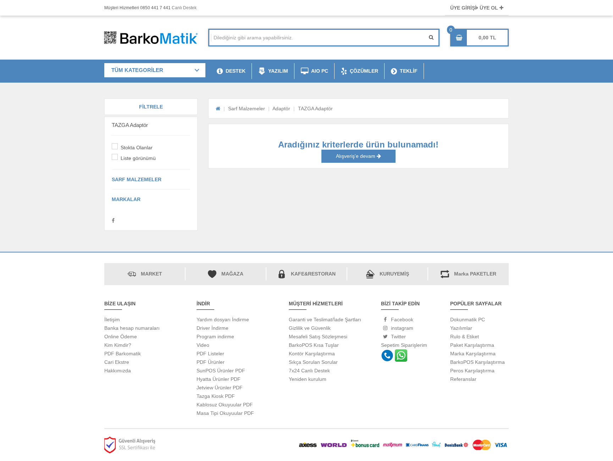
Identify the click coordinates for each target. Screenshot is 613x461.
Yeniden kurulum (307, 379)
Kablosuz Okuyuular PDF (225, 404)
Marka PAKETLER (475, 274)
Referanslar (463, 379)
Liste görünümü (138, 158)
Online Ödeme (120, 336)
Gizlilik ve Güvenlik (310, 328)
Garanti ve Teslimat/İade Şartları (325, 319)
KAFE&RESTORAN (313, 274)
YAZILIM (278, 71)
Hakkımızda (117, 370)
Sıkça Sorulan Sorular (313, 362)
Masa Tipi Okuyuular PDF (225, 413)
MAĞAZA (232, 274)
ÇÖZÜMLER (364, 71)
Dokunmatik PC (467, 319)
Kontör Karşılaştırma (312, 353)
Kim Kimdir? (117, 345)
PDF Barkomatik (122, 353)
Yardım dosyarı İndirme (223, 319)
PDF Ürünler (211, 362)
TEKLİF (409, 71)
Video (203, 345)
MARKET (151, 274)
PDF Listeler (210, 353)
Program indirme (215, 336)
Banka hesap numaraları (132, 328)
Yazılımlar (461, 328)
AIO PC (319, 71)
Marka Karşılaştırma (473, 353)
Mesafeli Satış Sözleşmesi (318, 336)
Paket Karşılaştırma (472, 345)
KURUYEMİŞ (394, 274)
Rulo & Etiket (464, 336)
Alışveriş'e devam (356, 156)
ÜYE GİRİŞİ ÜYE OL (474, 8)
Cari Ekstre (116, 362)
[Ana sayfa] (218, 108)
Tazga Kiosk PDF (216, 396)
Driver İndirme (212, 328)
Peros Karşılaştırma (472, 370)
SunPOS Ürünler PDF (221, 370)
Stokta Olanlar (137, 147)
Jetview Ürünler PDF (220, 387)
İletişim (112, 319)
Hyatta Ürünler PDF (219, 379)
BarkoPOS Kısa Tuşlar (314, 345)
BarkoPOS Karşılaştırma (477, 362)
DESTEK (235, 71)
